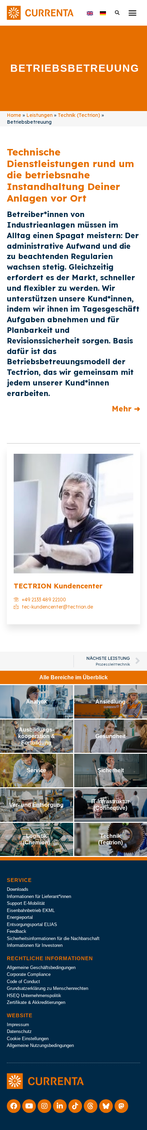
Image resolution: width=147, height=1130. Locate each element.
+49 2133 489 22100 (44, 600)
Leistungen (39, 115)
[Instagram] (44, 1106)
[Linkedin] (60, 1106)
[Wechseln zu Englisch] (89, 12)
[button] (132, 12)
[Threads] (90, 1106)
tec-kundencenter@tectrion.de (57, 607)
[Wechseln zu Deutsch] (102, 12)
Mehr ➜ (126, 408)
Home (14, 115)
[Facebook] (14, 1106)
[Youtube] (29, 1106)
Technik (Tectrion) (79, 115)
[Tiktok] (75, 1106)
